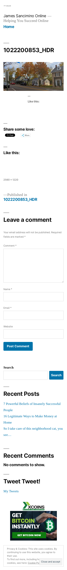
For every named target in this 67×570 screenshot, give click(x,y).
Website (8, 326)
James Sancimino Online (24, 15)
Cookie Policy (35, 562)
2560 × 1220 (10, 179)
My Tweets (11, 491)
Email (7, 307)
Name (7, 289)
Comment (10, 245)
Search (8, 367)
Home (8, 26)
